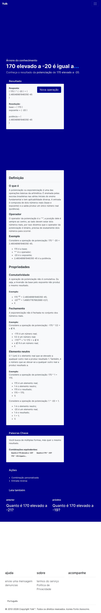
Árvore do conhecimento (21, 60)
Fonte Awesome (81, 609)
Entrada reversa (19, 480)
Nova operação (49, 89)
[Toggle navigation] (95, 3)
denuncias (11, 585)
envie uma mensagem (18, 581)
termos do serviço (48, 581)
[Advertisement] (50, 34)
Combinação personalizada (25, 477)
